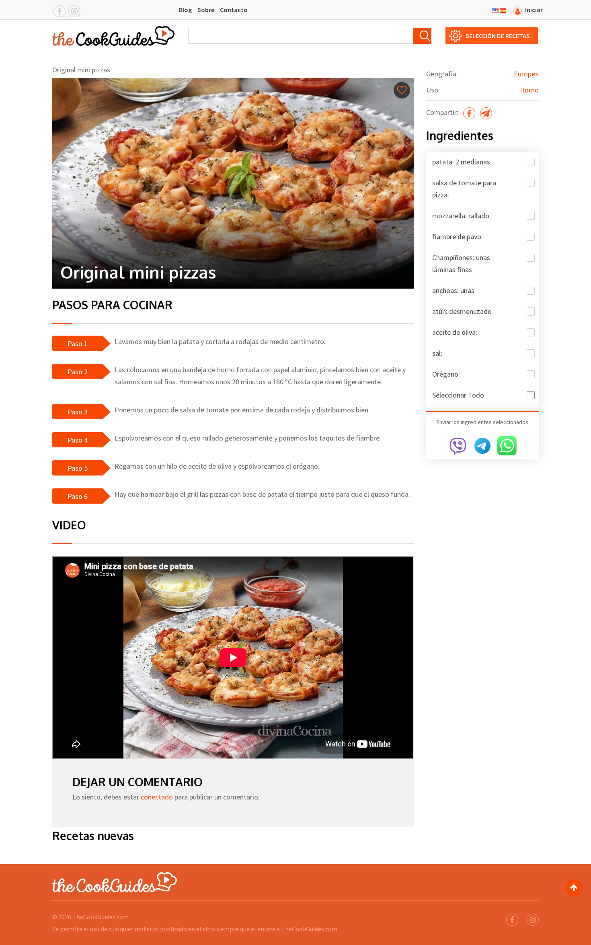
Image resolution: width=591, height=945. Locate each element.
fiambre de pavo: (457, 236)
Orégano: (446, 374)
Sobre (205, 10)
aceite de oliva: (454, 332)
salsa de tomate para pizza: (464, 188)
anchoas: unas (453, 290)
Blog (185, 10)
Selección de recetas (498, 36)
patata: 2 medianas (461, 161)
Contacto (234, 10)
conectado (157, 797)
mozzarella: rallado (460, 215)
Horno (529, 89)
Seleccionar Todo (458, 395)
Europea (526, 73)
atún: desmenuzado (462, 311)
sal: (437, 353)
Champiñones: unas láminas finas (461, 263)
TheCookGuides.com (100, 917)
